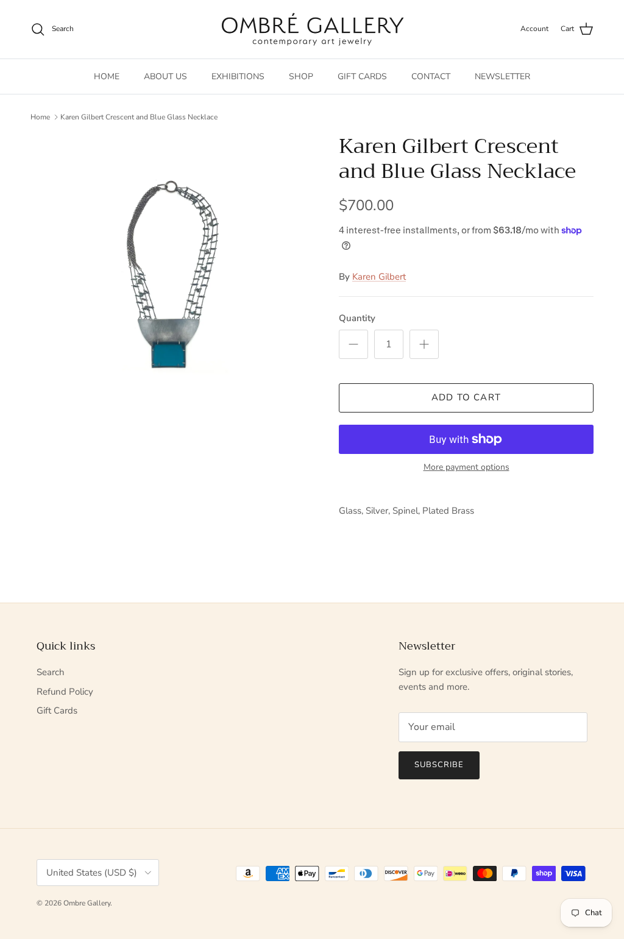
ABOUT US (165, 76)
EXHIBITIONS (237, 76)
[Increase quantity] (424, 344)
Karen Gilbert (379, 277)
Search (51, 672)
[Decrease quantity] (353, 344)
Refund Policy (65, 692)
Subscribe (439, 764)
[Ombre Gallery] (312, 29)
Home (40, 117)
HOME (106, 76)
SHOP (301, 76)
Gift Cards (57, 710)
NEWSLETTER (502, 76)
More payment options (466, 467)
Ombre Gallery (86, 903)
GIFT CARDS (362, 76)
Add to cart (466, 397)
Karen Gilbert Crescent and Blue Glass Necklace (139, 117)
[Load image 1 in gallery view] (171, 275)
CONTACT (430, 76)
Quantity (357, 318)
